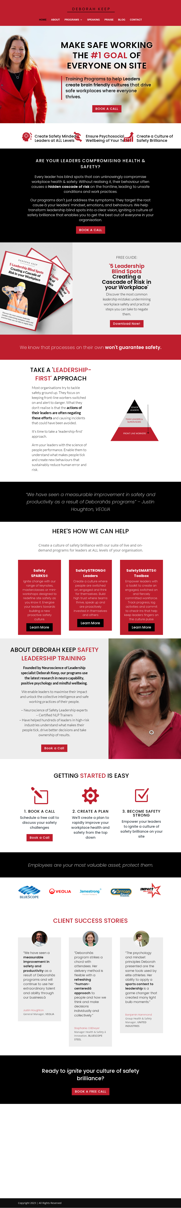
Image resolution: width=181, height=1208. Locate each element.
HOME (42, 19)
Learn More (39, 627)
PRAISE (108, 19)
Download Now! (126, 323)
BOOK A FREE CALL (90, 1091)
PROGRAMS (72, 19)
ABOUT (55, 19)
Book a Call (54, 748)
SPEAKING (93, 19)
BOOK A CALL (106, 108)
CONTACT (136, 19)
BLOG (121, 19)
